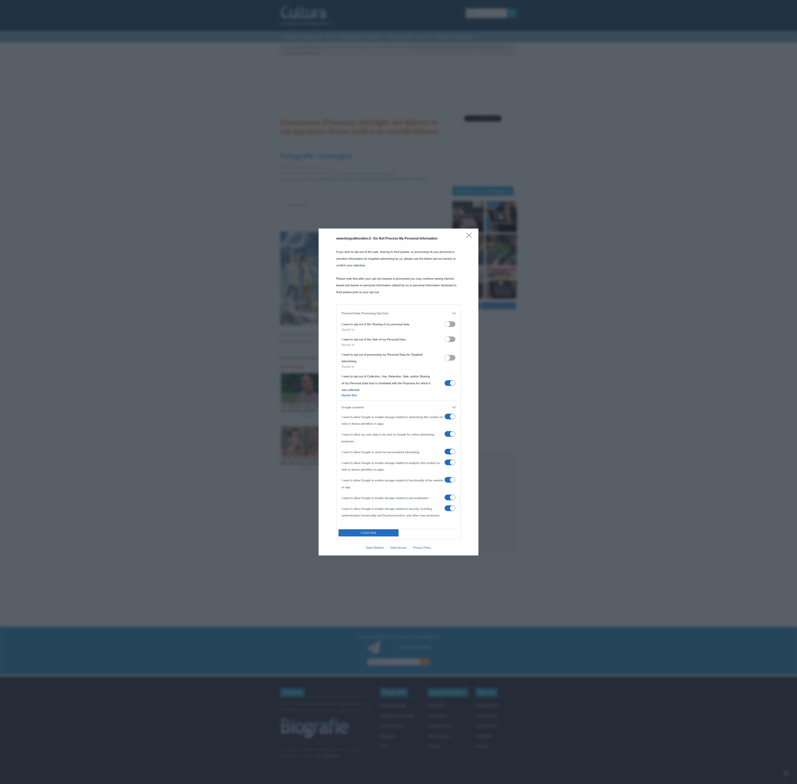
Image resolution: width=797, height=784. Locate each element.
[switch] (450, 324)
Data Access (398, 547)
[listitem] (398, 313)
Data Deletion (375, 547)
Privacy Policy (422, 547)
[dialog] (398, 392)
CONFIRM (368, 532)
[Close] (470, 237)
